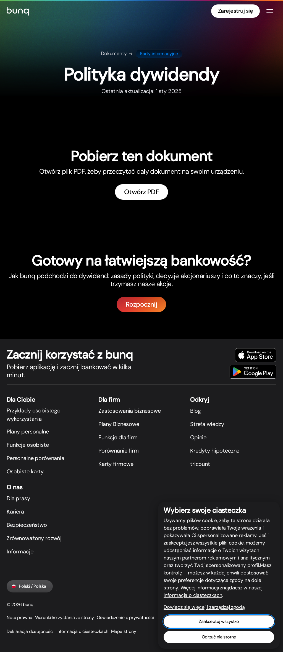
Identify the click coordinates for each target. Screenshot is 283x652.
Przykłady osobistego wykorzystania (34, 414)
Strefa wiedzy (207, 424)
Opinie (198, 437)
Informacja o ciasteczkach (82, 631)
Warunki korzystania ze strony (64, 617)
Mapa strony (123, 631)
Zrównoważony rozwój (34, 538)
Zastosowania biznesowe (129, 410)
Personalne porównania (35, 458)
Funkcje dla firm (118, 437)
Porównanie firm (118, 450)
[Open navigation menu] (269, 11)
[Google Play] (253, 372)
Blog (195, 410)
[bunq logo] (18, 11)
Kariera (15, 511)
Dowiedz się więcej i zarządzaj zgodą (204, 607)
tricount (200, 464)
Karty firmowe (115, 464)
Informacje (20, 551)
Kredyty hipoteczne (214, 450)
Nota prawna (19, 617)
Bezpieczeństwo (27, 524)
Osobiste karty (25, 471)
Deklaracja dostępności (30, 631)
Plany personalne (28, 431)
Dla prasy (18, 498)
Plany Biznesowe (118, 424)
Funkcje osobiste (28, 444)
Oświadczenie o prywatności (125, 617)
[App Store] (255, 355)
